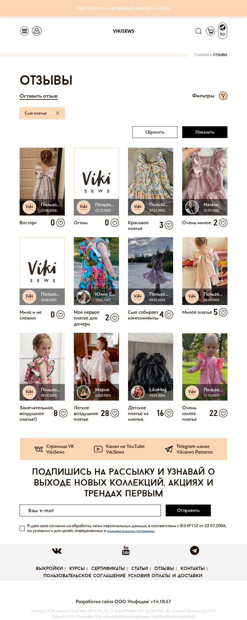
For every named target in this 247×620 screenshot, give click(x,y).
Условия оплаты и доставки (165, 576)
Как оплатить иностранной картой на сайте (123, 8)
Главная (201, 55)
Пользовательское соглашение (84, 576)
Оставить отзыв (39, 96)
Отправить (188, 510)
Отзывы (164, 568)
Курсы (77, 568)
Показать (204, 132)
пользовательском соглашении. (131, 531)
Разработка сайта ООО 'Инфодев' (113, 601)
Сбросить (154, 132)
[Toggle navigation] (24, 31)
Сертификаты (108, 568)
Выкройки (49, 568)
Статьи (139, 568)
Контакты (192, 568)
